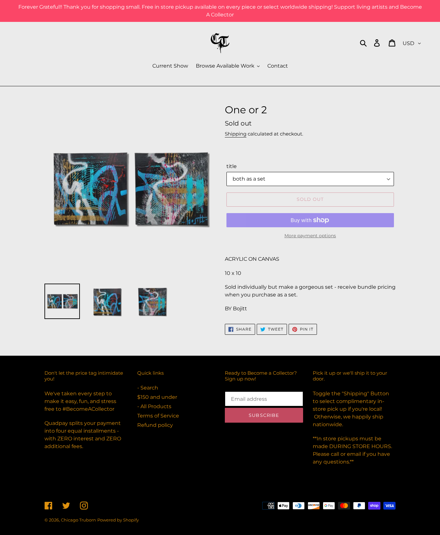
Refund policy (155, 425)
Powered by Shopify (118, 519)
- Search (147, 388)
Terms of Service (158, 416)
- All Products (154, 406)
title (231, 166)
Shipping (235, 134)
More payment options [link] (310, 236)
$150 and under (157, 397)
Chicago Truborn (78, 519)
